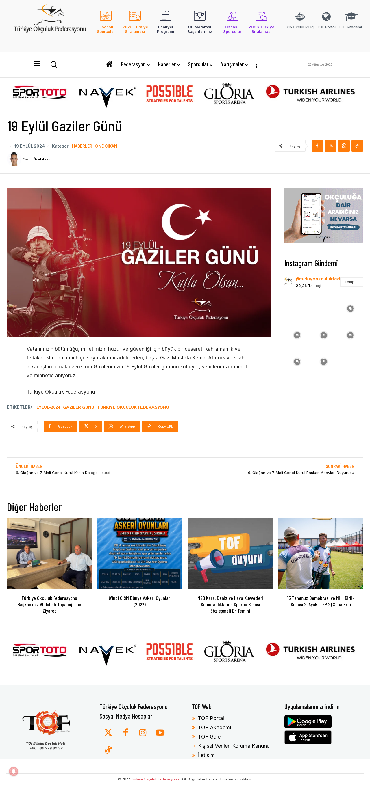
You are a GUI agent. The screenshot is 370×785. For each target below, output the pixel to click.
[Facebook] (317, 146)
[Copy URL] (357, 146)
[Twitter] (108, 733)
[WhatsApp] (344, 146)
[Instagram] (142, 733)
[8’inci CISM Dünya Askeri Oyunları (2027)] (139, 553)
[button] (53, 64)
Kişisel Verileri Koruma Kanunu (234, 746)
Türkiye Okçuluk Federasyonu (133, 407)
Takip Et (352, 281)
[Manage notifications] (13, 771)
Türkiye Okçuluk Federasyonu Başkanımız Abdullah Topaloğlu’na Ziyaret (49, 604)
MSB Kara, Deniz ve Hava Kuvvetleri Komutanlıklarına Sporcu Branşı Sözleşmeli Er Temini (230, 604)
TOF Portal (211, 718)
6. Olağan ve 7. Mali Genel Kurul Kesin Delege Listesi (63, 472)
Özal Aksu (42, 159)
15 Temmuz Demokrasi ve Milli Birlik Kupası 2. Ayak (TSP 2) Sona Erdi (321, 601)
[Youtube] (160, 733)
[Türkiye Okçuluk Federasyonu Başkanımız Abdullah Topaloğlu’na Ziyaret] (49, 553)
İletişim (206, 755)
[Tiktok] (108, 750)
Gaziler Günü (78, 407)
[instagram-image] (297, 308)
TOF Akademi (214, 727)
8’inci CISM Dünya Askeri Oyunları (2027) (140, 601)
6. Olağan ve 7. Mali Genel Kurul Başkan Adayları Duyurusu (301, 472)
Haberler (82, 146)
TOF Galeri (210, 737)
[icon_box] (105, 25)
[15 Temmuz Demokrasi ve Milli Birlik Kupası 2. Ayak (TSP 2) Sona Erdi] (320, 553)
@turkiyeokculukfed (318, 278)
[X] (330, 146)
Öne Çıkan (106, 146)
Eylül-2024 (48, 407)
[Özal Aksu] (15, 159)
